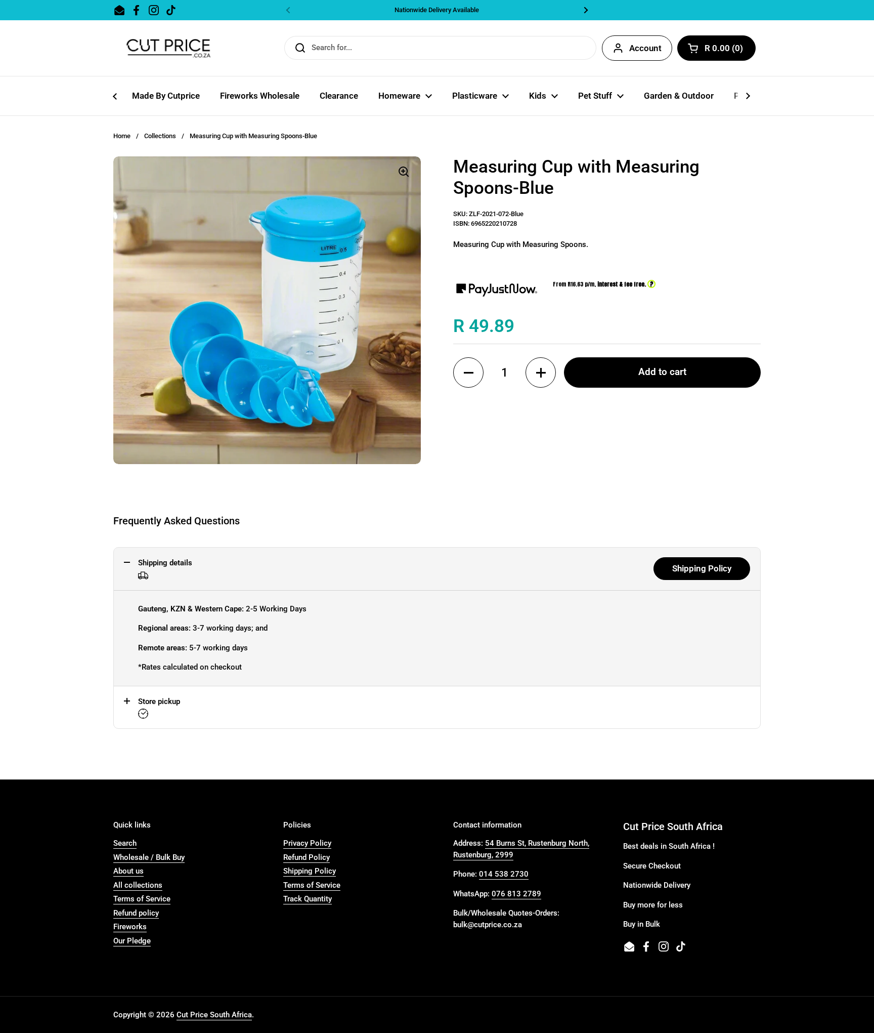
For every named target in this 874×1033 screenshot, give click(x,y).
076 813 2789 (516, 893)
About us (128, 871)
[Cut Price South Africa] (168, 48)
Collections (160, 136)
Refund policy (136, 913)
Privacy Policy (307, 843)
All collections (137, 885)
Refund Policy (306, 857)
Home (121, 136)
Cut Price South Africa (214, 1014)
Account (645, 48)
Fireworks (130, 926)
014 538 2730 (504, 874)
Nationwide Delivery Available (437, 10)
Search (125, 843)
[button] (468, 372)
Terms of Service (141, 898)
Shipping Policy (701, 568)
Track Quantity (307, 898)
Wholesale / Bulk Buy (149, 857)
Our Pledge (132, 940)
